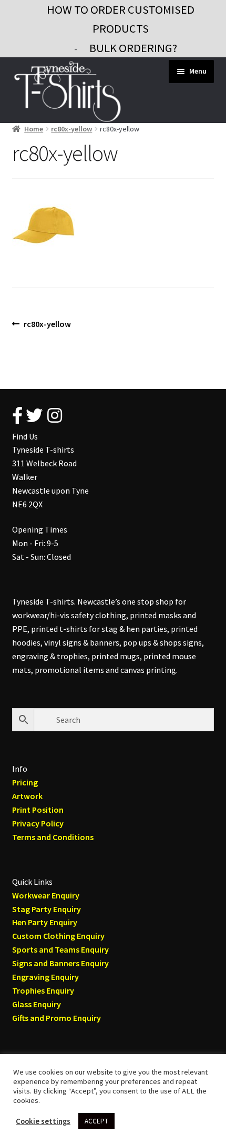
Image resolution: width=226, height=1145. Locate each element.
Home (33, 129)
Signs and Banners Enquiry (60, 963)
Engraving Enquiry (45, 977)
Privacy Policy (38, 823)
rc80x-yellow (71, 129)
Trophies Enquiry (43, 990)
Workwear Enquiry (45, 895)
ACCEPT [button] (96, 1121)
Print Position (38, 809)
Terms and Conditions (53, 837)
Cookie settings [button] (43, 1121)
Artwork (27, 796)
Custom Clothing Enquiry (58, 936)
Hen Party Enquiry (44, 922)
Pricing (25, 782)
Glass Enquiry (36, 1004)
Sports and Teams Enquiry (60, 949)
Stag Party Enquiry (46, 909)
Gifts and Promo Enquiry (56, 1018)
